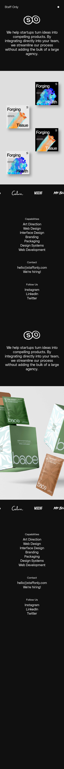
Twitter (32, 298)
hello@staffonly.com (32, 267)
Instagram (32, 290)
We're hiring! (32, 272)
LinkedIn (32, 294)
